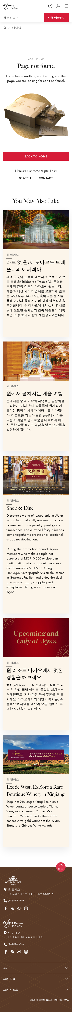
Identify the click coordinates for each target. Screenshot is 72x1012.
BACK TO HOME (36, 156)
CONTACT (46, 178)
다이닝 (16, 28)
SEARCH (25, 178)
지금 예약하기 (57, 17)
